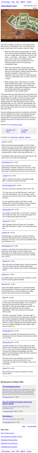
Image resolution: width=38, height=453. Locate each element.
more (23, 426)
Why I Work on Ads (7, 433)
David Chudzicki (7, 185)
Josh (3, 142)
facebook (21, 137)
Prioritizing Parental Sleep (9, 440)
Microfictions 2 (7, 416)
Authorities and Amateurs (9, 447)
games (35, 8)
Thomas (5, 221)
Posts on (6, 397)
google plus (14, 137)
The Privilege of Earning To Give (11, 436)
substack (28, 137)
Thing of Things (8, 411)
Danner (4, 274)
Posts (13, 2)
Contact (29, 2)
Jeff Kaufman (5, 2)
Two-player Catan (16, 124)
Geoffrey (5, 175)
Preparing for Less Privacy (9, 443)
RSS (17, 2)
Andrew (4, 232)
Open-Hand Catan (9, 6)
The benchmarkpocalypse (11, 386)
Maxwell (4, 284)
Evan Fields (7, 422)
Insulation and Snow (9, 131)
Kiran (4, 297)
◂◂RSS (23, 2)
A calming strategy (28, 131)
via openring (32, 426)
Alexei (4, 368)
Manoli (4, 261)
